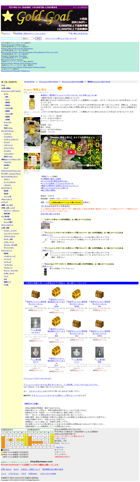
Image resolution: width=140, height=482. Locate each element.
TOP (3, 85)
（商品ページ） (47, 222)
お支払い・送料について (30, 469)
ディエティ (7, 151)
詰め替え (7, 165)
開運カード (7, 282)
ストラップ (7, 262)
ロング (6, 168)
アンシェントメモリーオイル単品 (72, 82)
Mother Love (26, 71)
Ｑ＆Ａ (16, 469)
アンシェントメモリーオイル (11, 91)
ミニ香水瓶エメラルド (36, 331)
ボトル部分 (7, 219)
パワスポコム (13, 474)
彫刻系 (6, 253)
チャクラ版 (9, 114)
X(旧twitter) (32, 474)
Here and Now (6, 59)
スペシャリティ (9, 148)
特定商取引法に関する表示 (52, 469)
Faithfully (5, 56)
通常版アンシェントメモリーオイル (99, 82)
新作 (6, 97)
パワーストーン (7, 250)
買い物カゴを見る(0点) (79, 33)
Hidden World (21, 45)
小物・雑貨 (5, 228)
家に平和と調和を (49, 190)
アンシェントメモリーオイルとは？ (38, 378)
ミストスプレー (9, 154)
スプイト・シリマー (10, 230)
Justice (14, 59)
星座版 (7, 111)
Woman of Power (20, 63)
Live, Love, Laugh (52, 52)
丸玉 (5, 279)
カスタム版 (9, 108)
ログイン (6, 33)
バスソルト (7, 185)
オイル (6, 94)
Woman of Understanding (25, 67)
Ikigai (11, 48)
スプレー (7, 179)
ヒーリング (7, 259)
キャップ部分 (8, 222)
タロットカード (7, 199)
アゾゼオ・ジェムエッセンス (11, 173)
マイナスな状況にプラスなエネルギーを (57, 183)
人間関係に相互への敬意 (51, 179)
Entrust (4, 45)
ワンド (6, 276)
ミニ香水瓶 (5, 216)
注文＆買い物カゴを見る (50, 214)
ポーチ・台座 (8, 239)
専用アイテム (8, 128)
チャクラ (7, 142)
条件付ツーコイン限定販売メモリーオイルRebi (56, 332)
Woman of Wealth (31, 63)
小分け (6, 125)
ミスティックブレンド (11, 139)
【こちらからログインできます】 (55, 206)
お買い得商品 (6, 88)
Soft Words (23, 56)
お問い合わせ (6, 469)
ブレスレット (8, 268)
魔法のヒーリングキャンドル (11, 159)
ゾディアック (8, 145)
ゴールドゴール (29, 82)
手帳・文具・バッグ (8, 208)
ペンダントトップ (9, 256)
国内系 (6, 191)
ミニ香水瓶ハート (77, 361)
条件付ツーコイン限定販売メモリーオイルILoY (56, 361)
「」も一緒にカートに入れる (67, 219)
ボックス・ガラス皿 (10, 245)
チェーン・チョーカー (11, 270)
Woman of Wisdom (40, 67)
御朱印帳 (7, 213)
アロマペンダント (9, 236)
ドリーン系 (7, 196)
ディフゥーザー (9, 248)
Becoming (17, 71)
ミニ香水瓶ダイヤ (36, 361)
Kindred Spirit (14, 56)
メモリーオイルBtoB (48, 474)
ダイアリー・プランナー (12, 211)
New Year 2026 (19, 48)
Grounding (29, 52)
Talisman (20, 59)
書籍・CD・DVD (7, 205)
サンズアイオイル (7, 131)
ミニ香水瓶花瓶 (100, 361)
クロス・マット (9, 242)
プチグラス (7, 162)
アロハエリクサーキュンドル (11, 171)
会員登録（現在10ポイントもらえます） (31, 33)
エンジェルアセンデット (10, 176)
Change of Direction (19, 52)
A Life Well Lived (7, 71)
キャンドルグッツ (7, 225)
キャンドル (7, 122)
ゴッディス (7, 134)
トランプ (5, 202)
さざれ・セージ (9, 273)
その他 (6, 285)
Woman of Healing (7, 63)
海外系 (6, 193)
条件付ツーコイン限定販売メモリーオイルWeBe (56, 303)
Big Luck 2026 (6, 52)
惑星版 (7, 116)
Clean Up (5, 48)
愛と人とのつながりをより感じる (55, 188)
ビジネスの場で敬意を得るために (55, 181)
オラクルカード (7, 188)
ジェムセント (8, 136)
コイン (7, 99)
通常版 (7, 102)
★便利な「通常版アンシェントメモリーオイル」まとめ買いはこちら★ (69, 95)
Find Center (11, 45)
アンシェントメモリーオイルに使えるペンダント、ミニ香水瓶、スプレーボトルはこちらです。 (61, 385)
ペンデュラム (8, 265)
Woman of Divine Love (9, 67)
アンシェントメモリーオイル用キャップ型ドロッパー (56, 395)
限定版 (7, 105)
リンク (3, 474)
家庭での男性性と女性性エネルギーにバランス (60, 186)
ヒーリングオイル (9, 182)
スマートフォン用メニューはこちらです (61, 38)
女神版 (7, 119)
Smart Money (29, 48)
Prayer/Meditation (40, 52)
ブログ (23, 474)
